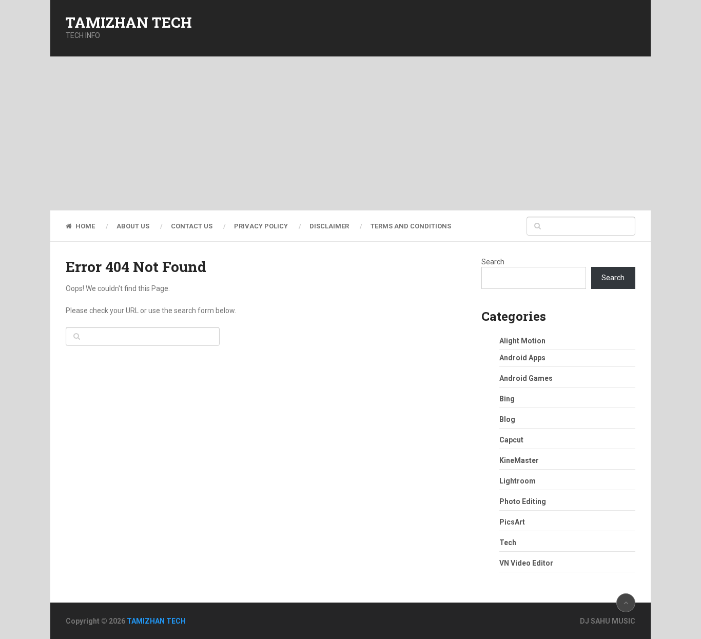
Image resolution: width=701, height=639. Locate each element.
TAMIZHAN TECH (129, 22)
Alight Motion (522, 341)
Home (84, 226)
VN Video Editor (526, 563)
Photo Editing (522, 501)
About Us (132, 226)
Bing (507, 399)
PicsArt (512, 522)
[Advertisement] (350, 133)
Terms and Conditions (411, 226)
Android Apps (522, 358)
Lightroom (517, 481)
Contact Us (191, 226)
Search (492, 262)
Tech (507, 542)
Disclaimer (329, 226)
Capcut (511, 440)
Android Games (526, 378)
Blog (507, 419)
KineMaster (519, 460)
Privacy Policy (261, 226)
